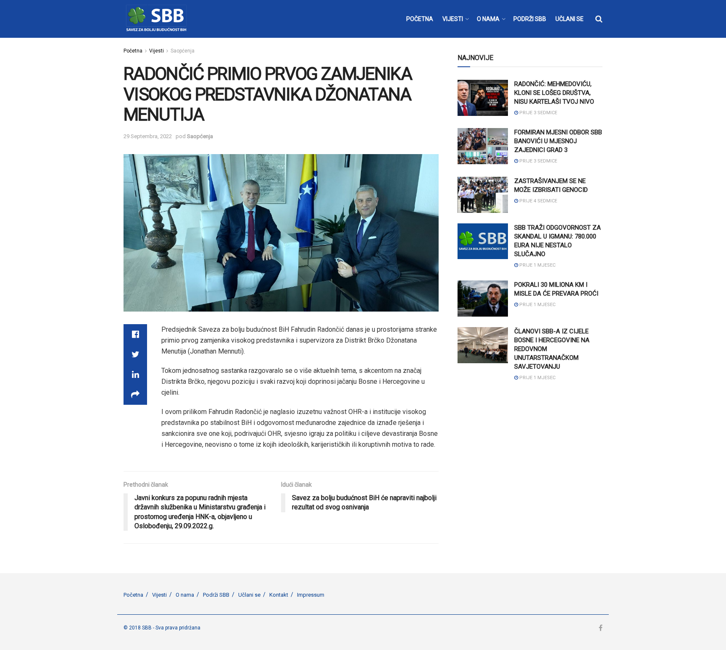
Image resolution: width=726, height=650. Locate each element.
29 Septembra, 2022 (148, 136)
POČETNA (419, 19)
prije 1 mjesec (536, 265)
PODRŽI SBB (529, 19)
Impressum (310, 595)
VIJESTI (452, 19)
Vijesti (156, 51)
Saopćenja (183, 51)
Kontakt (278, 595)
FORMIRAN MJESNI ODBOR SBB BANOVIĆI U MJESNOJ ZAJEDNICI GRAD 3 (558, 141)
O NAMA (488, 19)
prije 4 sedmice (537, 201)
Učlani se (249, 595)
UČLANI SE (569, 19)
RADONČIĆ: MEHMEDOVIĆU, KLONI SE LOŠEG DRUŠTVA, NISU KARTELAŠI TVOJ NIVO (554, 92)
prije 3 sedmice (537, 112)
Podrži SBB (216, 595)
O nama (185, 595)
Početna (133, 51)
